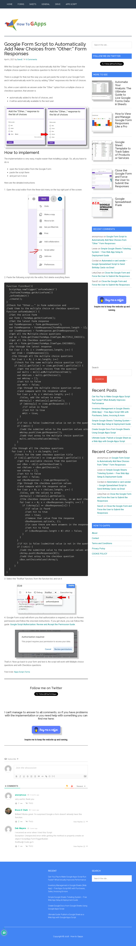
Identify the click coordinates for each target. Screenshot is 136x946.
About (94, 533)
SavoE (100, 506)
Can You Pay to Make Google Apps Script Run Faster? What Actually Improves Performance (111, 400)
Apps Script (19, 672)
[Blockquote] (39, 776)
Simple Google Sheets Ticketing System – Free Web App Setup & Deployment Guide (111, 252)
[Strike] (27, 776)
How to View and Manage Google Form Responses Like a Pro (123, 120)
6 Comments (31, 59)
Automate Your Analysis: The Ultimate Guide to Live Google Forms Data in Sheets (123, 93)
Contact (95, 538)
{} (50, 776)
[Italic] (20, 776)
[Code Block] (42, 776)
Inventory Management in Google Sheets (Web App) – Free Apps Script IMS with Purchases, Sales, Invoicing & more (111, 412)
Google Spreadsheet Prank (123, 202)
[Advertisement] (112, 340)
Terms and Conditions (102, 543)
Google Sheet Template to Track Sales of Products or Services (123, 150)
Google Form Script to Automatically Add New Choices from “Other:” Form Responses (109, 240)
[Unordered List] (35, 776)
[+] (53, 776)
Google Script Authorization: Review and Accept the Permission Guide (42, 624)
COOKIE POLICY (99, 553)
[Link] (46, 776)
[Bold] (16, 776)
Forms (27, 672)
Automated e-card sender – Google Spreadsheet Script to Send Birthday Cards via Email (109, 264)
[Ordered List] (31, 776)
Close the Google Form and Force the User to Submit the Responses (123, 178)
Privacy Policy (98, 548)
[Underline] (24, 776)
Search (95, 367)
